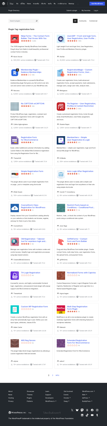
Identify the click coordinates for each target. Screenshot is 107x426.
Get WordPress (97, 3)
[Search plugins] (37, 21)
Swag (66, 401)
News (10, 395)
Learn (47, 391)
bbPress (86, 398)
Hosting (11, 398)
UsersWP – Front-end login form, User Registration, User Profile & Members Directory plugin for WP (81, 37)
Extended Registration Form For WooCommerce (78, 341)
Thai (29, 413)
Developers (49, 398)
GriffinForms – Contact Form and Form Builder (77, 240)
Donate (67, 398)
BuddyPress (87, 401)
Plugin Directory (13, 10)
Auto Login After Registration (80, 171)
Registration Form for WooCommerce (29, 138)
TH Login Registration (30, 273)
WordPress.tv (50, 401)
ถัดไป (57, 375)
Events (66, 395)
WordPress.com (88, 391)
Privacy (10, 401)
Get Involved (68, 391)
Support (48, 395)
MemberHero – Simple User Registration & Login (78, 138)
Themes (29, 395)
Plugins (29, 398)
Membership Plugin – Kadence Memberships (31, 71)
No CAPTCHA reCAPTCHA (32, 103)
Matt (84, 395)
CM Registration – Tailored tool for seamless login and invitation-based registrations (34, 240)
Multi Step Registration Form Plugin (77, 307)
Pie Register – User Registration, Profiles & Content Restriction (81, 104)
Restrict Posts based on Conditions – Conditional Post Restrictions (80, 206)
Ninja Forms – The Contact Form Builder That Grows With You (35, 37)
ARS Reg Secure (28, 340)
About (10, 391)
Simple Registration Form (32, 171)
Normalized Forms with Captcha (81, 273)
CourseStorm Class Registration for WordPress (33, 206)
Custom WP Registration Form (34, 306)
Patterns (30, 401)
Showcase (30, 391)
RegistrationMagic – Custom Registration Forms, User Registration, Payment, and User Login (81, 71)
